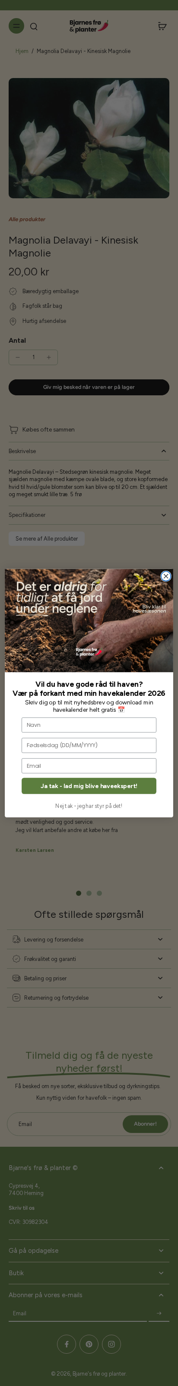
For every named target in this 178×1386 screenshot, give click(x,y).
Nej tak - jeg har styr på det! (89, 805)
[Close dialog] (166, 576)
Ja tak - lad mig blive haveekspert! (89, 785)
